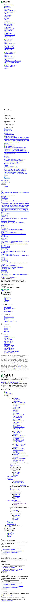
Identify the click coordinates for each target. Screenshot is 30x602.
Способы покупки (8, 304)
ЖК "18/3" (7, 338)
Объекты (5, 334)
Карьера (6, 328)
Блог (5, 176)
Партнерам (7, 178)
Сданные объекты (9, 317)
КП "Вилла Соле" (9, 342)
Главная (6, 186)
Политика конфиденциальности (9, 380)
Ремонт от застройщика (10, 321)
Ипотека (6, 310)
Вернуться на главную (7, 595)
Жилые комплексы (9, 5)
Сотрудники (7, 327)
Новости (6, 319)
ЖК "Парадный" (8, 347)
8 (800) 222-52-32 (5, 182)
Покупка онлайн (8, 311)
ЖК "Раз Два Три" (9, 349)
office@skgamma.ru (6, 289)
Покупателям (7, 133)
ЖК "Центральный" (9, 336)
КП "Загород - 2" (8, 341)
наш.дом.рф (12, 362)
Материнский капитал (10, 308)
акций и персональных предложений (13, 551)
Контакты (6, 331)
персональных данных (9, 549)
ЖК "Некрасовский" (9, 352)
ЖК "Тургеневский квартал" (12, 351)
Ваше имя (3, 563)
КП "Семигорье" (8, 339)
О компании (6, 324)
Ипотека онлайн (8, 130)
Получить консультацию (7, 284)
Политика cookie (13, 382)
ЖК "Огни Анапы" (9, 348)
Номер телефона (5, 546)
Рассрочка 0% (7, 307)
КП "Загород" (7, 344)
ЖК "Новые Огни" (9, 345)
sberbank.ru (20, 366)
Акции (9, 478)
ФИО (2, 544)
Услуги (6, 329)
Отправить (3, 554)
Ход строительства (9, 318)
